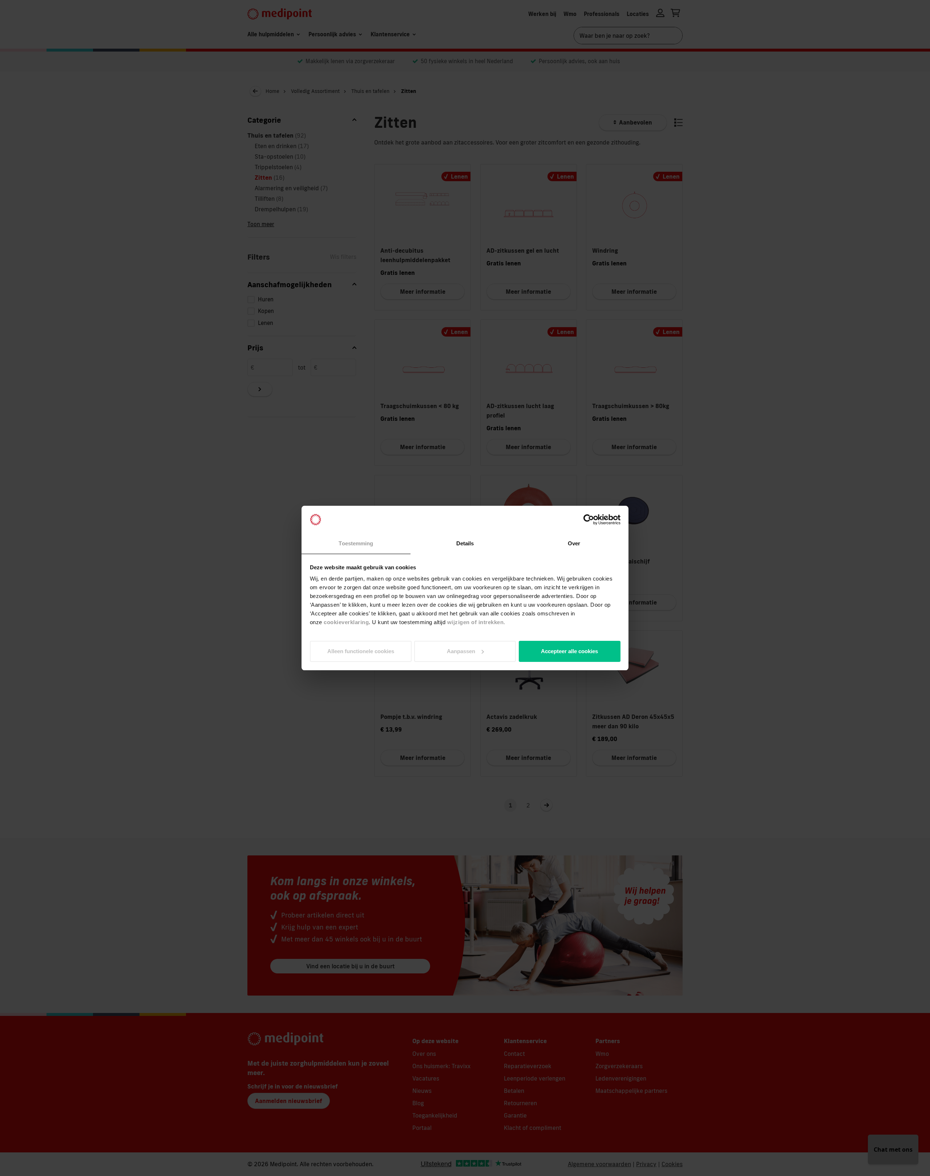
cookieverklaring (346, 622)
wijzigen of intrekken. (476, 622)
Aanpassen (461, 651)
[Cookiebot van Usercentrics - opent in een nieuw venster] (588, 519)
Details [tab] (465, 543)
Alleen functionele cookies (360, 651)
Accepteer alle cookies (569, 651)
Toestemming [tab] (356, 543)
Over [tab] (574, 543)
